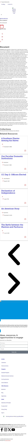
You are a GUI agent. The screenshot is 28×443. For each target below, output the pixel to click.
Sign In (2, 412)
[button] (4, 33)
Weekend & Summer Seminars (7, 376)
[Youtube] (13, 430)
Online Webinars (4, 382)
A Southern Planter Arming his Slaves (10, 139)
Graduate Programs (5, 372)
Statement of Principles (6, 402)
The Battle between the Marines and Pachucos (12, 226)
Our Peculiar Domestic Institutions (12, 157)
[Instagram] (5, 430)
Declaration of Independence (8, 192)
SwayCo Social (7, 440)
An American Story (10, 209)
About (2, 399)
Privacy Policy (4, 409)
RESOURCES (4, 18)
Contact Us (10, 4)
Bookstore (3, 389)
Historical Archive (4, 366)
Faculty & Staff (4, 406)
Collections (3, 362)
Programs (3, 369)
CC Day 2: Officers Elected (13, 175)
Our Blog (3, 4)
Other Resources (4, 386)
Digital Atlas (3, 396)
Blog (2, 392)
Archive (3, 359)
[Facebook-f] (2, 430)
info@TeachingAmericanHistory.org (7, 436)
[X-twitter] (9, 430)
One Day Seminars (5, 379)
